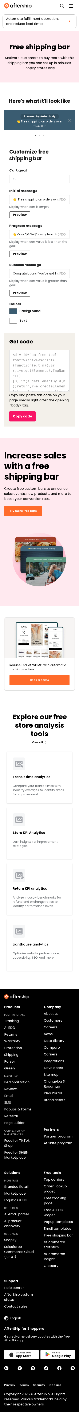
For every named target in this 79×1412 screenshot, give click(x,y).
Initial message (23, 190)
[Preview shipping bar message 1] (35, 135)
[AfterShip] (19, 6)
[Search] (62, 6)
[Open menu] (71, 6)
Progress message (25, 225)
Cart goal (18, 170)
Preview (20, 214)
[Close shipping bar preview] (69, 120)
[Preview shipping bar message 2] (39, 135)
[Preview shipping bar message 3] (43, 135)
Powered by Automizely (39, 116)
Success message (25, 264)
